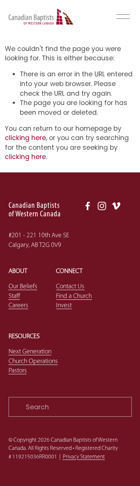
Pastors (18, 371)
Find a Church (74, 296)
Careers (18, 305)
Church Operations (33, 361)
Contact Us (70, 286)
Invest (64, 305)
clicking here (25, 137)
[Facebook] (87, 205)
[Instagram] (101, 205)
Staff (14, 296)
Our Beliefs (23, 286)
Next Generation (30, 352)
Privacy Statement (84, 457)
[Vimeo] (116, 205)
